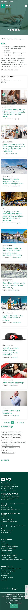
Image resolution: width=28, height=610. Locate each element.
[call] (26, 594)
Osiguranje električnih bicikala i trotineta (12, 432)
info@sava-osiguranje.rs (9, 491)
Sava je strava (6, 408)
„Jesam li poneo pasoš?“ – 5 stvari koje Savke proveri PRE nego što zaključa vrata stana (14, 147)
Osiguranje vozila (7, 345)
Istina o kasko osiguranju (13, 382)
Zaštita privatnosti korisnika (9, 557)
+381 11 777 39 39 (8, 488)
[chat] (26, 590)
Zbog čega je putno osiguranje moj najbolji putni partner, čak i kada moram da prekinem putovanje (13, 216)
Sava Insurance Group (18, 588)
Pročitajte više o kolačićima (14, 603)
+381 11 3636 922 (8, 530)
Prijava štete (4, 575)
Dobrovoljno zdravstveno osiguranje (11, 447)
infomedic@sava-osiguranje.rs (11, 509)
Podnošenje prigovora (7, 577)
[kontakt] (26, 597)
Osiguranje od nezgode (7, 445)
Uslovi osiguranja (6, 573)
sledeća (21, 423)
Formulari (4, 580)
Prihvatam (14, 606)
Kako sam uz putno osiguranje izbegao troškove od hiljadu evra (13, 181)
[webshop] (26, 587)
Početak (3, 39)
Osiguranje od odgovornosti (9, 442)
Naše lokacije (5, 544)
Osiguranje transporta (7, 450)
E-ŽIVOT (11, 1)
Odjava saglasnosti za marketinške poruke (13, 559)
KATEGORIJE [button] (7, 426)
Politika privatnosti (6, 553)
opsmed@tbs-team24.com (10, 521)
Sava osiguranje (20, 39)
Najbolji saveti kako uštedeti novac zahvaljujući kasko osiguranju (11, 351)
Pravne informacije (6, 550)
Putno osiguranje (7, 107)
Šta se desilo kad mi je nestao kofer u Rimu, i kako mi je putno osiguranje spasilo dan (12, 251)
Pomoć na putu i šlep (7, 434)
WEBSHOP (4, 1)
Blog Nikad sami (10, 39)
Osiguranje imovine (7, 439)
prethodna (7, 423)
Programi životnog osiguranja (9, 546)
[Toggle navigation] (26, 6)
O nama (3, 541)
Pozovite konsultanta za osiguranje (11, 568)
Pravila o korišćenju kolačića (9, 555)
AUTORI (5, 460)
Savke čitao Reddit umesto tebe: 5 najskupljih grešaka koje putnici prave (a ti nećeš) (14, 112)
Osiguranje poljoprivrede (8, 452)
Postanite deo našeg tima (8, 548)
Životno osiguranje (6, 437)
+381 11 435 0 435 (8, 519)
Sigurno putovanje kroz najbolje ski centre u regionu (12, 317)
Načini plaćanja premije (8, 571)
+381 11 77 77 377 (8, 507)
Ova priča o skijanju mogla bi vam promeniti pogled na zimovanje (14, 285)
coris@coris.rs (7, 532)
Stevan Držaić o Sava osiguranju (11, 411)
